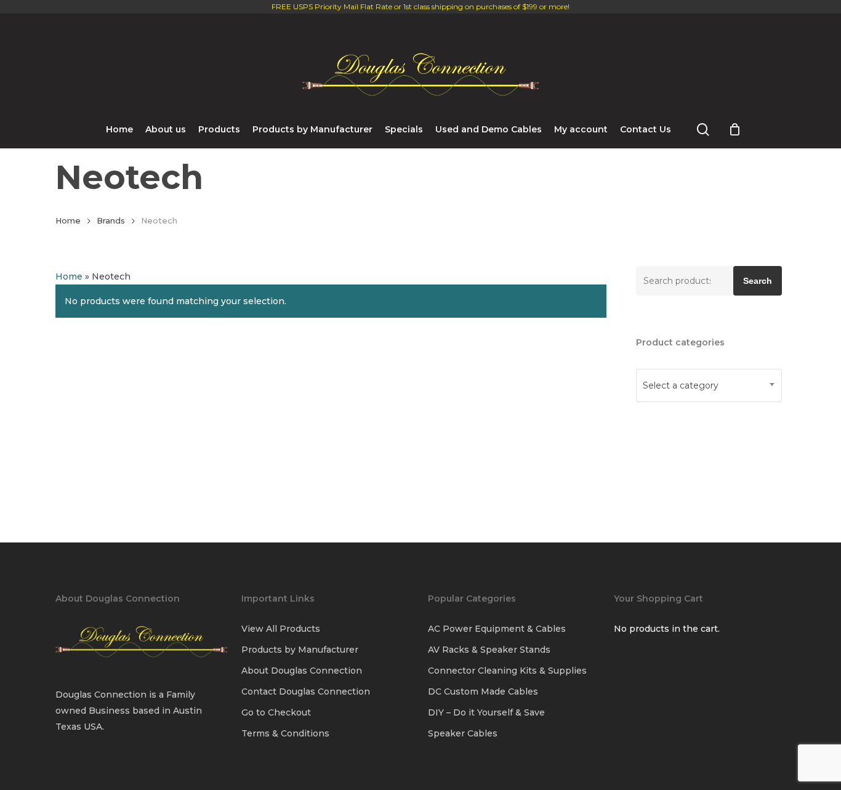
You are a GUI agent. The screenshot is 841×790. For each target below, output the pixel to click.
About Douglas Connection (301, 670)
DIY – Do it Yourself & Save (486, 712)
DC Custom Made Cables (483, 691)
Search (757, 281)
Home (68, 220)
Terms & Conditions (285, 733)
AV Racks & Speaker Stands (489, 649)
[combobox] (709, 385)
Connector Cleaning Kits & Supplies (507, 670)
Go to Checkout (276, 712)
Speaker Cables (462, 733)
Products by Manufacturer (299, 649)
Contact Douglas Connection (305, 691)
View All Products (280, 628)
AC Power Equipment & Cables (497, 628)
